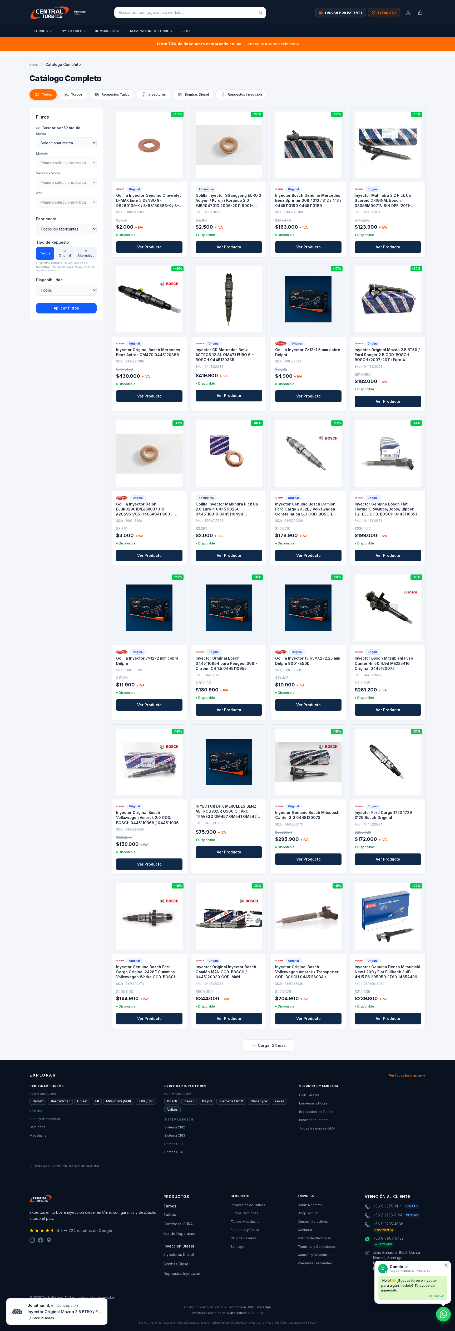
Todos (45, 253)
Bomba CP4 (173, 1152)
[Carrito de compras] (420, 12)
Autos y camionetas (44, 1119)
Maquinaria (37, 1135)
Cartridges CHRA (178, 1224)
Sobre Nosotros (310, 1205)
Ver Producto (149, 247)
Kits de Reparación (180, 1233)
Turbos (41, 31)
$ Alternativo (86, 253)
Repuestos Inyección (182, 1273)
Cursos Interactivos (313, 1222)
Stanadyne (259, 1101)
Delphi (207, 1101)
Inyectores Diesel (179, 1254)
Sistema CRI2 (174, 1127)
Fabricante (46, 219)
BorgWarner (60, 1101)
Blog (185, 31)
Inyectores (71, 31)
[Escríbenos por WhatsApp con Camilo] (443, 1314)
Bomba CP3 (173, 1144)
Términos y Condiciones (317, 1247)
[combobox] (190, 12)
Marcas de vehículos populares (67, 1166)
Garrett (37, 1101)
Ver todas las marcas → (407, 1075)
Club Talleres (309, 1095)
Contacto (305, 1230)
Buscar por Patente (314, 1120)
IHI (97, 1101)
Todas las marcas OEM (317, 1128)
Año (39, 193)
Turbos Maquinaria (245, 1222)
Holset (82, 1101)
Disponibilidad (49, 280)
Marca (41, 134)
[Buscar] (261, 12)
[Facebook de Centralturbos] (40, 1240)
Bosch (172, 1101)
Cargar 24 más (272, 1045)
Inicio (33, 64)
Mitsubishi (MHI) (118, 1101)
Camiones (37, 1127)
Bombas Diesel (176, 1264)
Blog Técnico (308, 1213)
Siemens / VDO (231, 1101)
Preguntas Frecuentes (315, 1263)
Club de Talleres (243, 1238)
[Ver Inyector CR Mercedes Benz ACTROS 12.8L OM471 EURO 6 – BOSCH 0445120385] (228, 299)
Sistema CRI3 (174, 1135)
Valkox (172, 1110)
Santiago (237, 1247)
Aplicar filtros (66, 308)
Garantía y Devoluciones (316, 1255)
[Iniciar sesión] (408, 12)
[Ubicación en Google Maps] (49, 1240)
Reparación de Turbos (151, 31)
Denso (189, 1101)
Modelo (42, 153)
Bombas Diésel (108, 31)
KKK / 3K (146, 1101)
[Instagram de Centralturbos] (32, 1240)
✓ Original (65, 253)
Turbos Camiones (244, 1213)
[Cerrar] (446, 1265)
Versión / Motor (48, 173)
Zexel (279, 1101)
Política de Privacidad (314, 1238)
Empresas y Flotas (313, 1103)
